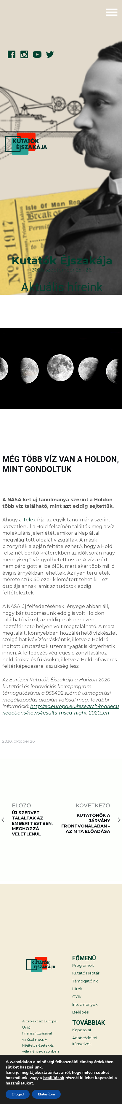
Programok (83, 965)
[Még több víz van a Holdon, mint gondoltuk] (61, 369)
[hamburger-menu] (111, 13)
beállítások (53, 1078)
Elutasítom (46, 1094)
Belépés (80, 1012)
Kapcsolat (82, 1030)
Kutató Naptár (85, 973)
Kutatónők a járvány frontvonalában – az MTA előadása (85, 823)
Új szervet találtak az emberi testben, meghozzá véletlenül (32, 823)
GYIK (76, 997)
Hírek (77, 989)
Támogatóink (85, 981)
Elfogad (18, 1094)
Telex (29, 520)
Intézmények (84, 1004)
